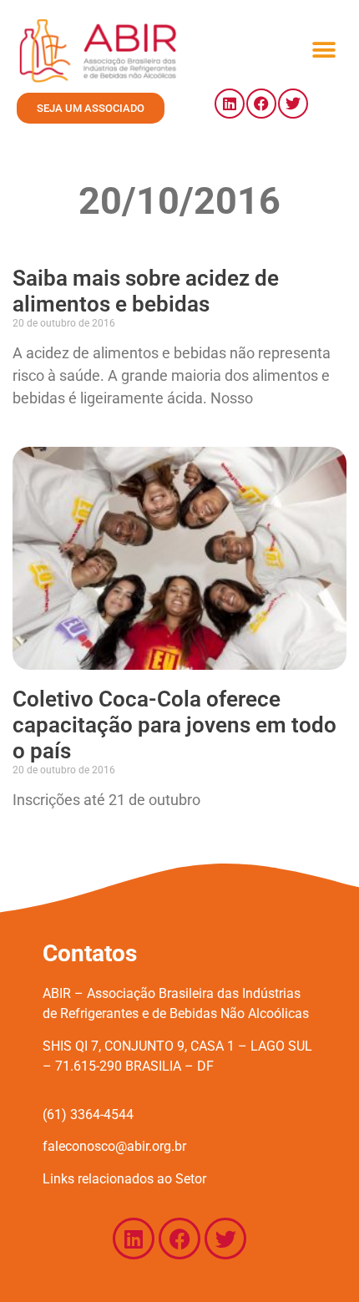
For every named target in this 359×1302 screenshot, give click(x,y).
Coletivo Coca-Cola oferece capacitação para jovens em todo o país (174, 724)
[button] (323, 50)
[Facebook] (261, 104)
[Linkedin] (230, 104)
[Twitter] (293, 104)
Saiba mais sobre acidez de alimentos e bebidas (146, 291)
